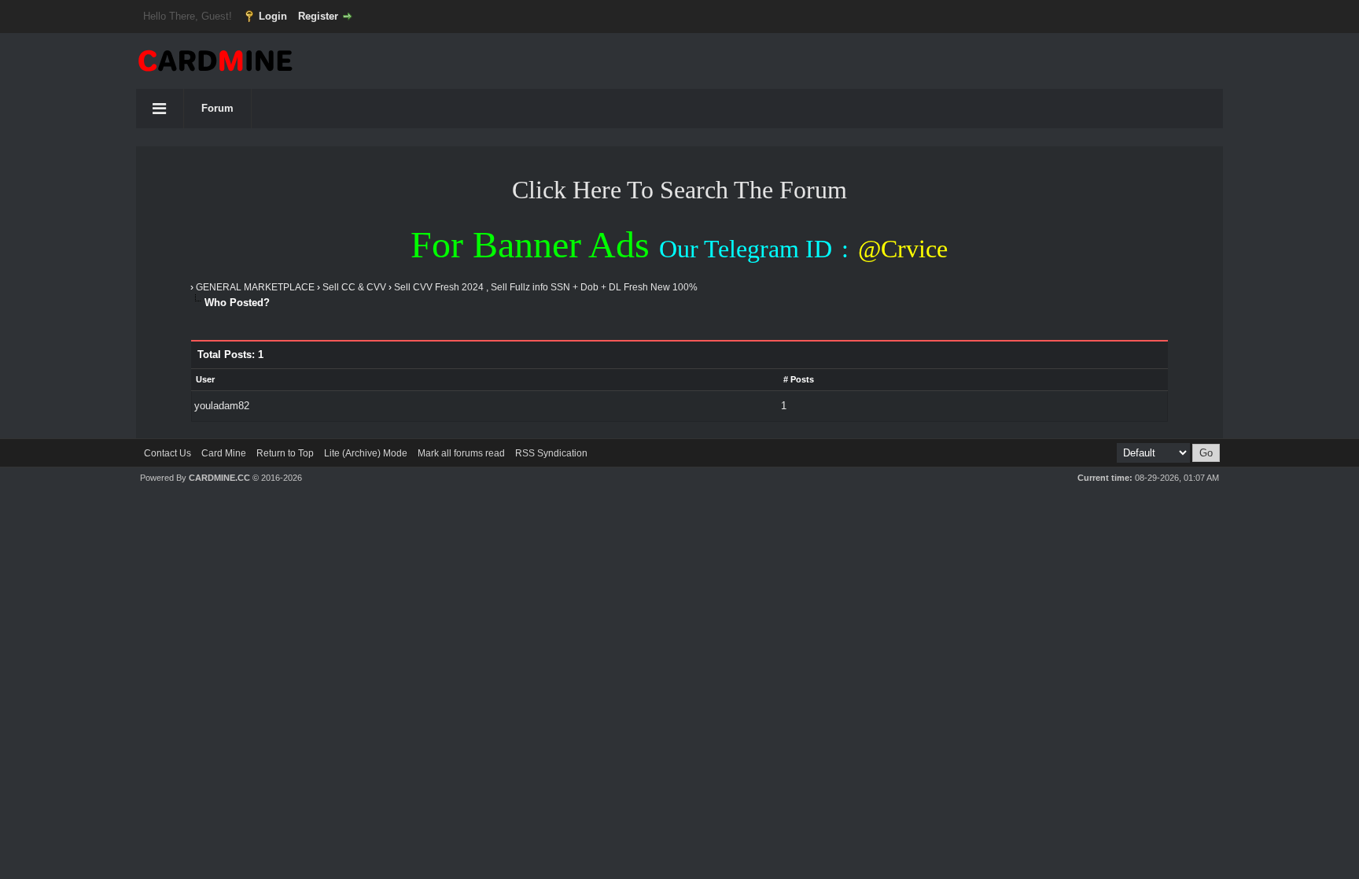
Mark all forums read (461, 453)
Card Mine (223, 453)
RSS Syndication (551, 453)
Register (318, 16)
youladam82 (221, 406)
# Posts (798, 379)
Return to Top (285, 453)
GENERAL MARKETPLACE (255, 287)
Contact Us (167, 453)
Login (273, 16)
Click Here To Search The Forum (679, 189)
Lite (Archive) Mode (365, 453)
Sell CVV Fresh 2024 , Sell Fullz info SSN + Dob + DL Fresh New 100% (546, 287)
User (205, 379)
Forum (217, 108)
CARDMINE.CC (219, 477)
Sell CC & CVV (354, 287)
